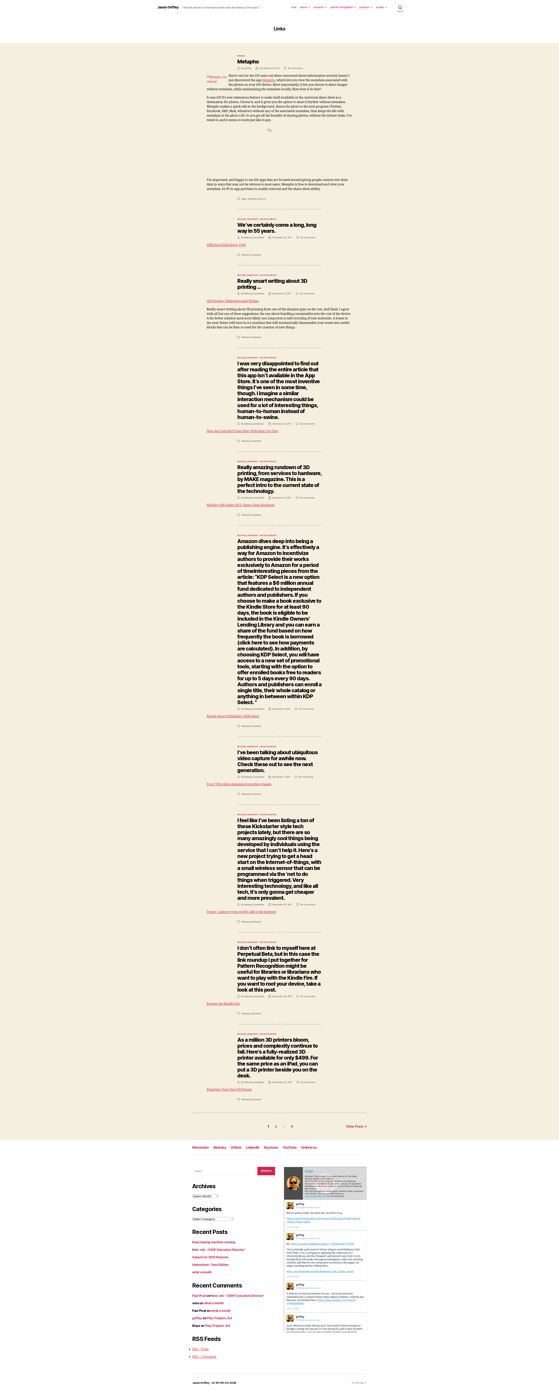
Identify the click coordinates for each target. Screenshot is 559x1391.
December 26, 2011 (282, 237)
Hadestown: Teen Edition (210, 1265)
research (318, 7)
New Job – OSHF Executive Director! (218, 1250)
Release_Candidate (247, 219)
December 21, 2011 (281, 293)
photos (262, 198)
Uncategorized (268, 219)
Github (236, 1147)
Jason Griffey (168, 7)
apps (243, 198)
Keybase (271, 1147)
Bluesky (219, 1147)
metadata (252, 198)
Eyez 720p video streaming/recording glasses (239, 784)
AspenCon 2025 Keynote (210, 1257)
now (294, 7)
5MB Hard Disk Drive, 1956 (226, 245)
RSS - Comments (204, 1357)
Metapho (248, 61)
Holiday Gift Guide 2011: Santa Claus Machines (241, 505)
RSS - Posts (200, 1349)
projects (364, 7)
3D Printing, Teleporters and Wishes (233, 301)
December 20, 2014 (270, 68)
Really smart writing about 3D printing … (272, 284)
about (303, 7)
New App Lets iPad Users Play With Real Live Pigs (242, 431)
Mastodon (200, 1147)
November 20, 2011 (282, 1082)
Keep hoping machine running (213, 1242)
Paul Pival (199, 1296)
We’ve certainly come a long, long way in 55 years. (276, 228)
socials (380, 7)
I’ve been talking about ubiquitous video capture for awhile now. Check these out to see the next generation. (277, 761)
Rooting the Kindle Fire (223, 1004)
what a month (202, 1272)
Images (241, 56)
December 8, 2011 (281, 709)
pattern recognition (341, 7)
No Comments (295, 68)
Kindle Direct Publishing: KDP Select (233, 716)
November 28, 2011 (282, 996)
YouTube (290, 1147)
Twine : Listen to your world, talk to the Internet (241, 912)
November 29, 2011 (282, 904)
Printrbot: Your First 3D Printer (229, 1090)
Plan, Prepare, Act (219, 1318)
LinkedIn (252, 1147)
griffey (247, 68)
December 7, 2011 (281, 776)
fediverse (309, 1147)
